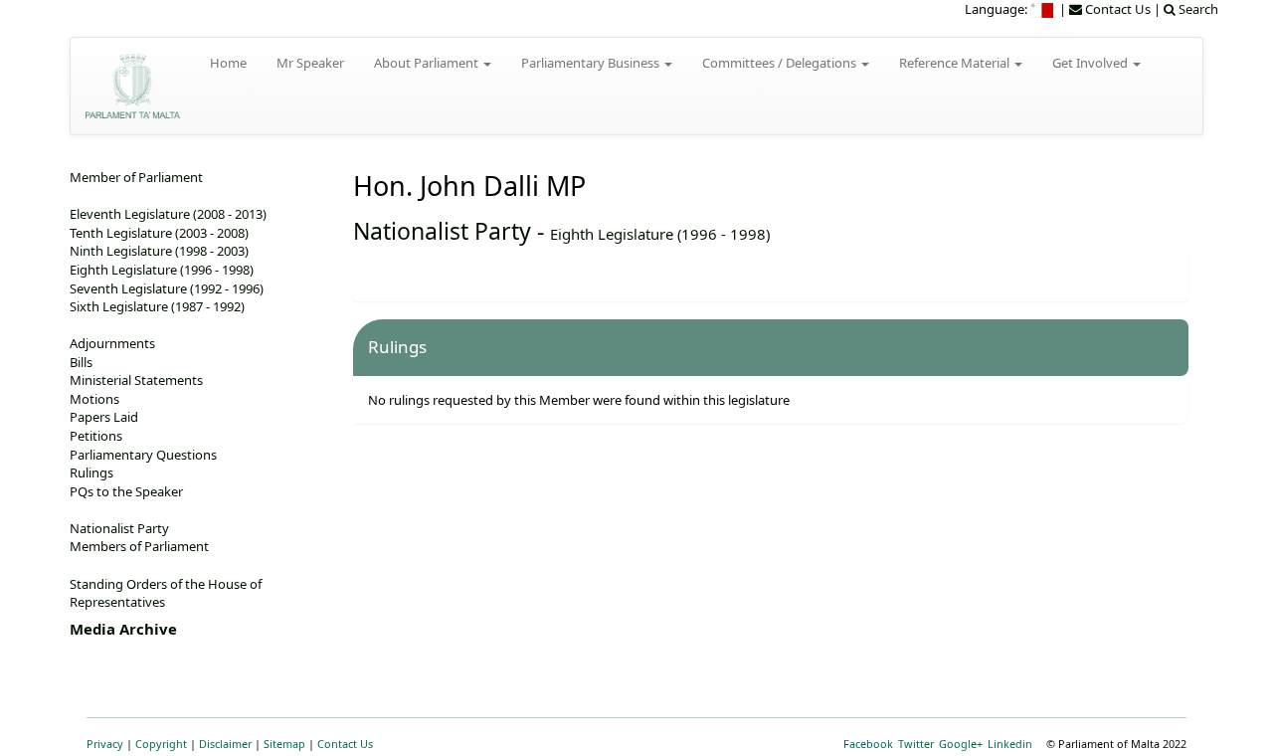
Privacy (105, 743)
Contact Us (345, 743)
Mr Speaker (310, 63)
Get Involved (1091, 63)
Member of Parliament (136, 177)
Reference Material (955, 63)
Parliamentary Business (591, 63)
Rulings (91, 472)
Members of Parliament (139, 546)
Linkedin (1010, 743)
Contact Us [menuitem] (1116, 9)
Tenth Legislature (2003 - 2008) (159, 233)
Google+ (961, 743)
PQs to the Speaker (126, 491)
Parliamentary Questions (143, 455)
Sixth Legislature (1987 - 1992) (157, 306)
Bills (81, 362)
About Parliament (427, 63)
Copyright (161, 743)
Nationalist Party (442, 231)
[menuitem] (1043, 9)
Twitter (916, 743)
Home (228, 63)
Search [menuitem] (1197, 9)
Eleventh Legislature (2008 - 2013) (168, 214)
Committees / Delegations (780, 63)
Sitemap (284, 743)
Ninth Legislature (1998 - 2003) (159, 251)
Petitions (96, 436)
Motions (94, 399)
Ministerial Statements (136, 380)
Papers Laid (104, 417)
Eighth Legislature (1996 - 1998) (660, 234)
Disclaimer (225, 743)
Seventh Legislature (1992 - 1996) (167, 288)
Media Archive (123, 629)
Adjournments (112, 343)
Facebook (868, 743)
